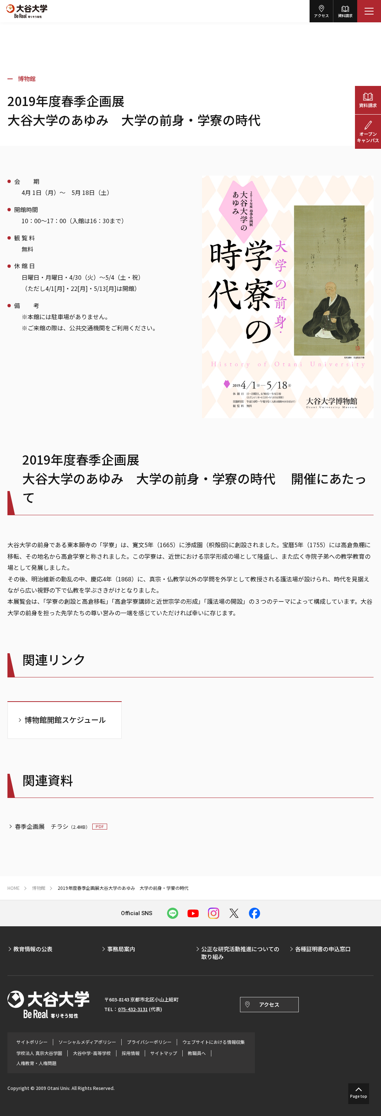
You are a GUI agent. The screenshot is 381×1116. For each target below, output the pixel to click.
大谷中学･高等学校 (92, 1053)
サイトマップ (163, 1053)
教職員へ (197, 1053)
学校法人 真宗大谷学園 (39, 1053)
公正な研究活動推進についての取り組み (240, 953)
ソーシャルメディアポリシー (87, 1042)
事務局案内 (121, 949)
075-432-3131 (133, 1009)
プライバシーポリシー (149, 1042)
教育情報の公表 (32, 949)
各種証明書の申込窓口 (323, 949)
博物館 (27, 78)
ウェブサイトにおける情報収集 (213, 1042)
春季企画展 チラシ (52, 826)
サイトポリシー (32, 1042)
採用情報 (131, 1053)
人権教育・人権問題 (36, 1063)
